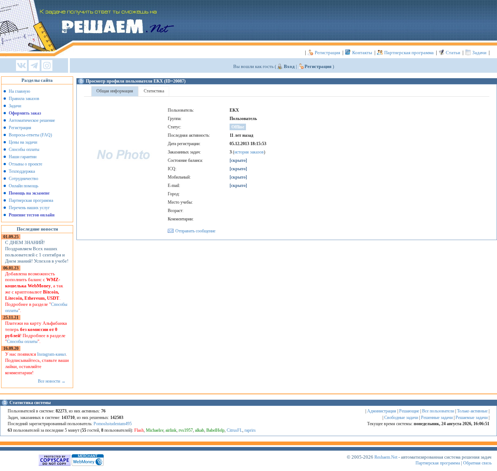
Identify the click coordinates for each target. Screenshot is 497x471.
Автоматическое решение (32, 120)
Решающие (409, 411)
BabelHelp (215, 430)
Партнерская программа (409, 52)
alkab (199, 430)
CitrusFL (234, 430)
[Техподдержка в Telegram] (34, 66)
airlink (171, 430)
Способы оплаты (24, 149)
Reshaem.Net (385, 457)
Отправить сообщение (195, 230)
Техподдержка (22, 171)
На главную (19, 91)
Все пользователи (438, 411)
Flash (139, 430)
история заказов (249, 152)
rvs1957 (186, 430)
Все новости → (51, 381)
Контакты (362, 52)
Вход (289, 66)
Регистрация (327, 52)
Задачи (479, 52)
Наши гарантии (22, 156)
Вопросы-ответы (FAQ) (30, 134)
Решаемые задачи (472, 417)
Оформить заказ (25, 113)
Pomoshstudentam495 (113, 423)
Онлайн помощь (23, 185)
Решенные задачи (437, 417)
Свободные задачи (401, 417)
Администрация (381, 411)
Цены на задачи (23, 142)
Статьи (453, 52)
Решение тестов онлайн (32, 214)
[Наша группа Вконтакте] (21, 66)
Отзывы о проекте (25, 164)
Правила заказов (24, 98)
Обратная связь (477, 463)
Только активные (472, 411)
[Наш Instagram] (46, 66)
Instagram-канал (51, 354)
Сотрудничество (23, 178)
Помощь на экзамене (29, 193)
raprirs (250, 430)
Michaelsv (154, 430)
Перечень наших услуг (29, 207)
